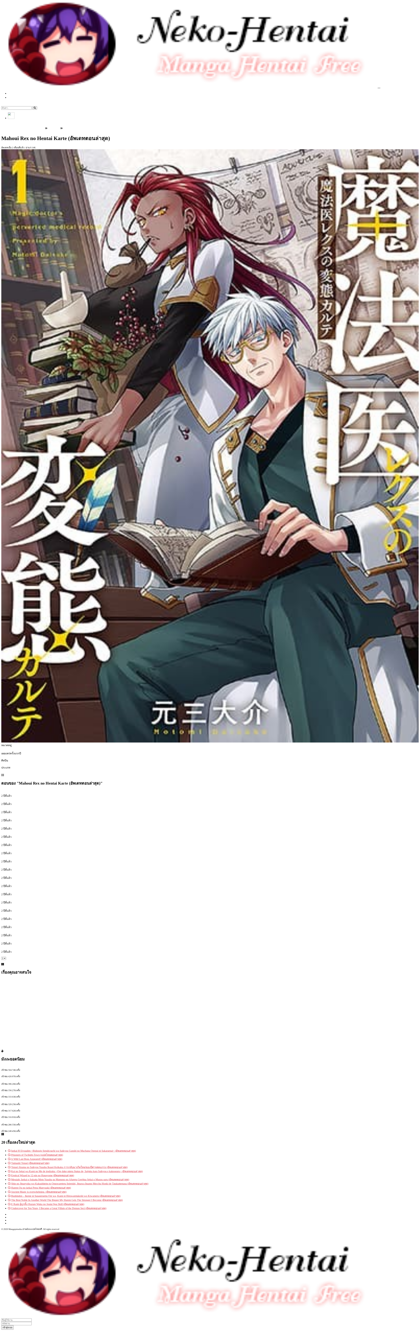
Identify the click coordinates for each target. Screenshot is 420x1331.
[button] (11, 118)
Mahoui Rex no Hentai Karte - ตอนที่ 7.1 (22, 906)
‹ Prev (4, 955)
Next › (4, 961)
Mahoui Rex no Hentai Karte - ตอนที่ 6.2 (22, 898)
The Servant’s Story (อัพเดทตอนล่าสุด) (22, 1080)
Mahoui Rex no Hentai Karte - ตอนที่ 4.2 (22, 849)
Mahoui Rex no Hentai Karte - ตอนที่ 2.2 (22, 816)
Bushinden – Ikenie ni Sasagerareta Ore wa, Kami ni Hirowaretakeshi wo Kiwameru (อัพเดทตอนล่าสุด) (65, 1196)
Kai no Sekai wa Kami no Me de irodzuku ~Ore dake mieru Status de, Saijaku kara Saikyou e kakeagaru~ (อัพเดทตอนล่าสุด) (77, 1171)
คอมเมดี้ (39, 771)
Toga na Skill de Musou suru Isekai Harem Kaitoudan (29, 1087)
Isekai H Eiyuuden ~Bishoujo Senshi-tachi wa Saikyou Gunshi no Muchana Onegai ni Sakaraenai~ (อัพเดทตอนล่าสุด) (73, 1150)
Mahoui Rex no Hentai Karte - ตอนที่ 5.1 (22, 873)
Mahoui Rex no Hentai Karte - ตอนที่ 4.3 (22, 857)
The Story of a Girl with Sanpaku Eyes (21, 1107)
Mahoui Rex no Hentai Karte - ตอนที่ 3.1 (22, 824)
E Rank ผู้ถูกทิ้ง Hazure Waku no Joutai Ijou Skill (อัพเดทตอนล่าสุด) (47, 1204)
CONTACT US (16, 1217)
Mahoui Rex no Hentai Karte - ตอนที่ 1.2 (22, 800)
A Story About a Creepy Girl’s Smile (20, 1093)
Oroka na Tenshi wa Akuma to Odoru (21, 1066)
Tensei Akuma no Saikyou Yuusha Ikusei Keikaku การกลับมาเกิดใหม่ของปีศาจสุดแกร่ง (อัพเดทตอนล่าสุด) (69, 1167)
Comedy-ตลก (8, 771)
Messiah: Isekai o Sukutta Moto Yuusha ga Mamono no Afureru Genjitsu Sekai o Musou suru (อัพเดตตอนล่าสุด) (70, 1179)
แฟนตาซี (78, 771)
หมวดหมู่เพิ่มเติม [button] (21, 97)
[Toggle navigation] (379, 88)
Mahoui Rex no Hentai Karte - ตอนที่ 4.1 (22, 841)
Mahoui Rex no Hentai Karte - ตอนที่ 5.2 (22, 882)
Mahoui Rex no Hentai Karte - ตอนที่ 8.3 (22, 939)
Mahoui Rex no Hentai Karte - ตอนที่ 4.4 (22, 865)
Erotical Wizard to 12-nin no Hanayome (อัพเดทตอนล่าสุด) (42, 1175)
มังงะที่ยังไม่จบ (64, 771)
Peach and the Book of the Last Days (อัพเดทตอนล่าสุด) (31, 1121)
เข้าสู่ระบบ (14, 121)
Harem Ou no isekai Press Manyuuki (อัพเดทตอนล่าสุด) (41, 1187)
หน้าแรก (16, 93)
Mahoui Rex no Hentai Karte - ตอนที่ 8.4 (22, 947)
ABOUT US (14, 1220)
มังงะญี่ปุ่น (14, 101)
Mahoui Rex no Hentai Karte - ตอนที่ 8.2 (22, 931)
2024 (4, 756)
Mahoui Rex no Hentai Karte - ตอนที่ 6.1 (22, 890)
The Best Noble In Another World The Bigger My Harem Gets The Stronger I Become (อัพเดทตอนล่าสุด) (67, 1200)
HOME (12, 1214)
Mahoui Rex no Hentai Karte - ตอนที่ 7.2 (22, 914)
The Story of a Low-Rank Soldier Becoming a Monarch (30, 1113)
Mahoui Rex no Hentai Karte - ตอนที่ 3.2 (22, 832)
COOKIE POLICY (18, 1223)
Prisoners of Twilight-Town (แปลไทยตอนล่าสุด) (37, 1155)
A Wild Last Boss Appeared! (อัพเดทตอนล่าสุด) (36, 1159)
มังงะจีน (31, 101)
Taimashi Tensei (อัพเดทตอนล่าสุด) (30, 1163)
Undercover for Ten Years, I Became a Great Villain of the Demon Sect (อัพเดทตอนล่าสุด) (58, 1208)
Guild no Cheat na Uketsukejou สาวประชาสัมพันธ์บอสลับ (32, 1100)
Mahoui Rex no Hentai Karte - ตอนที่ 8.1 (22, 923)
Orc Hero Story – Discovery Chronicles (21, 1073)
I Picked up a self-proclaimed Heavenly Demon (26, 1127)
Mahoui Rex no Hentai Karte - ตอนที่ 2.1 (22, 808)
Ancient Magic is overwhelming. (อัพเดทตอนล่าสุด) (38, 1191)
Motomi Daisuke (10, 764)
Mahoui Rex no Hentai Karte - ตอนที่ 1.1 (22, 791)
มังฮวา (23, 101)
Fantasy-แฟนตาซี (25, 771)
